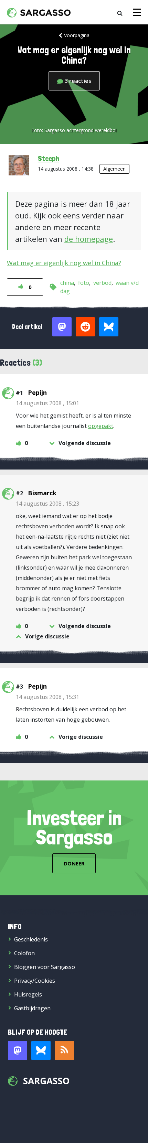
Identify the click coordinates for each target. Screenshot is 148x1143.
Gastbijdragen (32, 1008)
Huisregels (28, 994)
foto (83, 283)
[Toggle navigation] (137, 12)
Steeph (48, 158)
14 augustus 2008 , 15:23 (47, 503)
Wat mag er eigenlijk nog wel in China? (64, 263)
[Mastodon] (17, 1050)
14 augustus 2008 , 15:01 (47, 403)
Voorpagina (76, 35)
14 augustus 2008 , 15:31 (47, 697)
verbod (102, 283)
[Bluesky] (41, 1050)
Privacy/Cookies (34, 980)
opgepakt (100, 426)
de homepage (88, 239)
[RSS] (64, 1050)
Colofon (24, 953)
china (67, 283)
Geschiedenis (31, 939)
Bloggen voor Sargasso (44, 967)
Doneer (74, 863)
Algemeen (114, 168)
